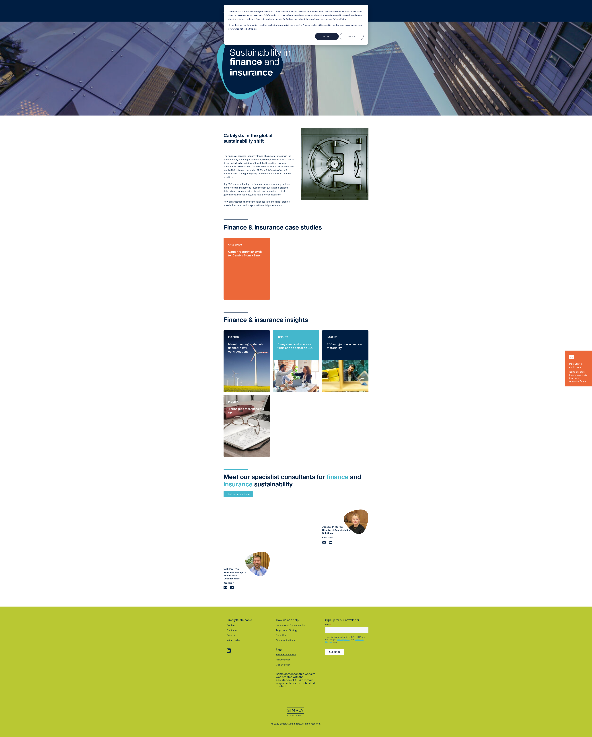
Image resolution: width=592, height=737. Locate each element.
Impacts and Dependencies (290, 625)
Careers (231, 635)
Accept (326, 36)
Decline (351, 36)
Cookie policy (283, 664)
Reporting (281, 635)
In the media (233, 640)
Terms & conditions (286, 654)
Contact (231, 625)
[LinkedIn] (229, 651)
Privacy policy (283, 659)
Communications (285, 640)
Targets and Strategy (286, 630)
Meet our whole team (238, 494)
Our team (232, 630)
